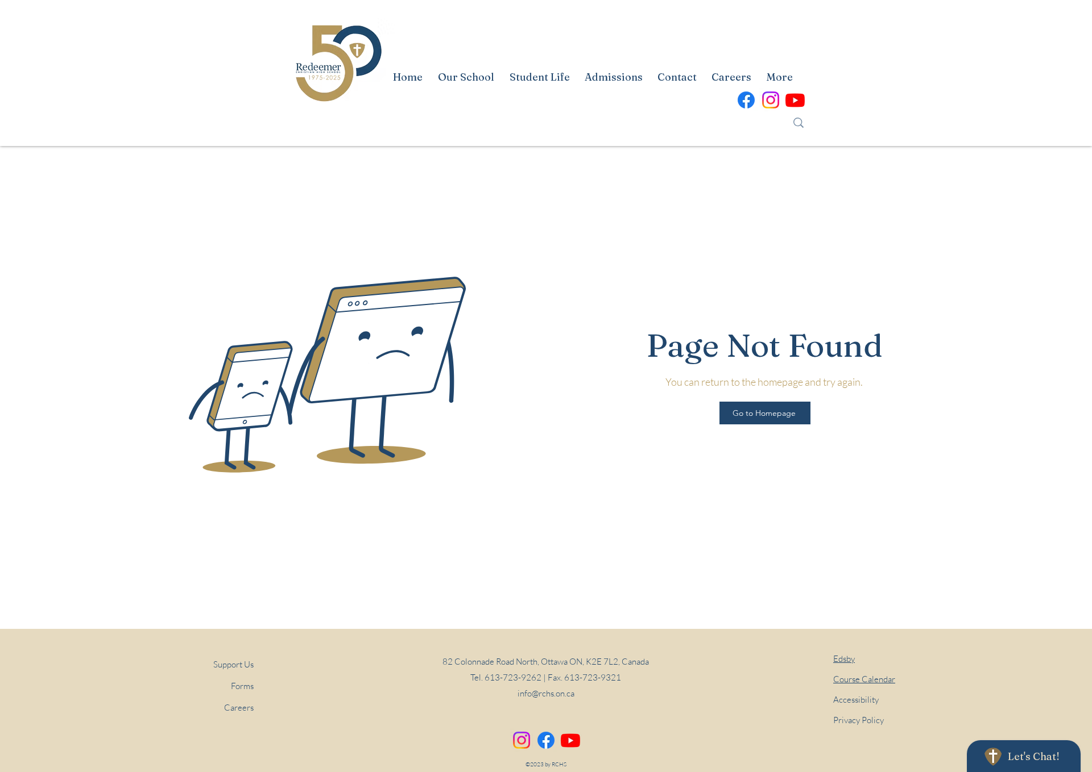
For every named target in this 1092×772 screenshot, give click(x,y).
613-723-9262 (513, 677)
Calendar (864, 679)
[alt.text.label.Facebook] (746, 100)
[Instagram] (521, 740)
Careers (239, 707)
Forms (242, 686)
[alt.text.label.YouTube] (795, 100)
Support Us (233, 664)
